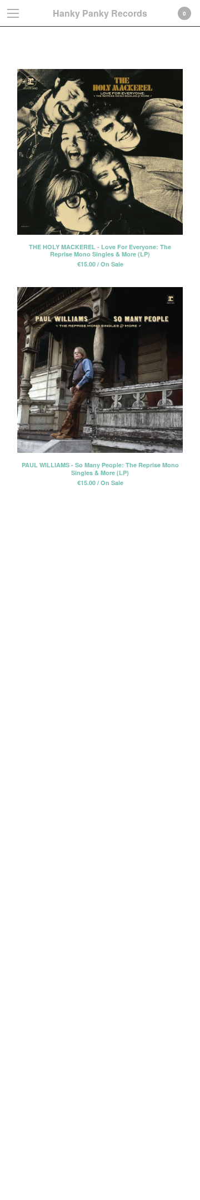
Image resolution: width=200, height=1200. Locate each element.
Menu (13, 13)
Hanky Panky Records (100, 13)
